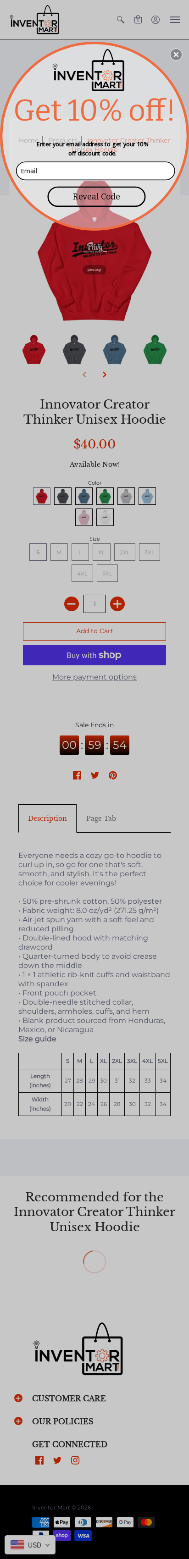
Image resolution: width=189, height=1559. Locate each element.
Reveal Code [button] (96, 196)
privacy (94, 269)
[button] (176, 54)
